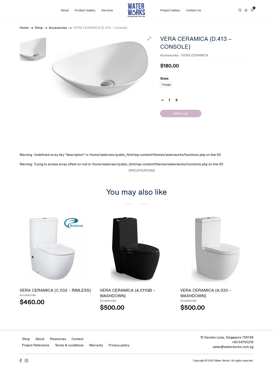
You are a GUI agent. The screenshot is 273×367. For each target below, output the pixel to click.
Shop (26, 339)
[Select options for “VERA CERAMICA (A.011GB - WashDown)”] (166, 309)
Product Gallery (85, 10)
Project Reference (35, 345)
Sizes (164, 78)
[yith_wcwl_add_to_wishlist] (56, 248)
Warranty (96, 345)
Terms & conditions (69, 345)
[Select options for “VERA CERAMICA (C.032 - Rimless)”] (86, 303)
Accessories (169, 55)
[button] (129, 203)
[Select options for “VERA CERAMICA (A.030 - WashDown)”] (246, 309)
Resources (58, 339)
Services (107, 10)
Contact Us (193, 10)
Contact (77, 339)
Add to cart (180, 113)
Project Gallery (170, 10)
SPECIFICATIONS (141, 170)
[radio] (166, 84)
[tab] (118, 170)
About (65, 10)
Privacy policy (119, 345)
